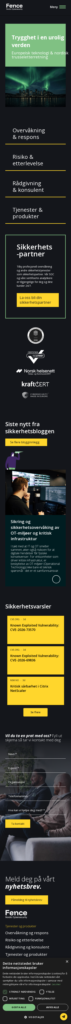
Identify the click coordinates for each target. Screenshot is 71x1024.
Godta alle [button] (19, 1007)
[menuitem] (14, 7)
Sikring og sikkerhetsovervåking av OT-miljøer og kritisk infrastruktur (35, 530)
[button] (35, 1017)
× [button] (67, 961)
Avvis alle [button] (52, 1007)
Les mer (56, 984)
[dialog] (35, 991)
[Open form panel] (63, 1016)
